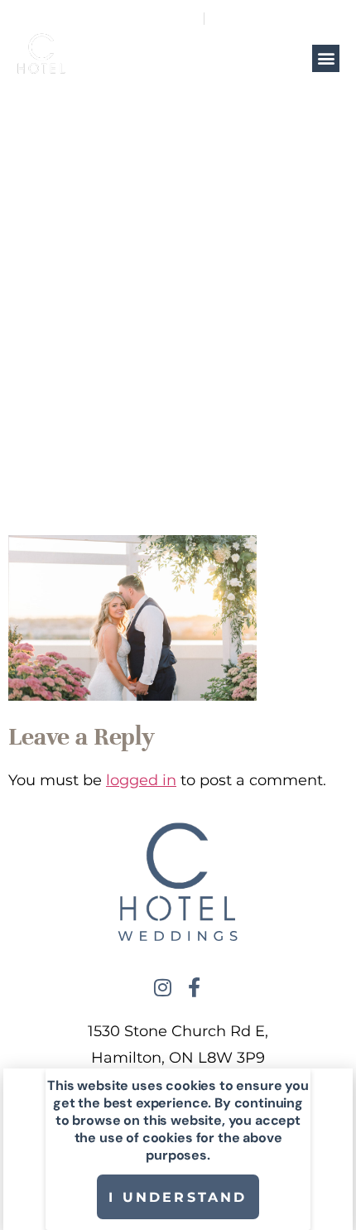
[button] (325, 58)
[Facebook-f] (194, 987)
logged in (141, 780)
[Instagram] (162, 987)
